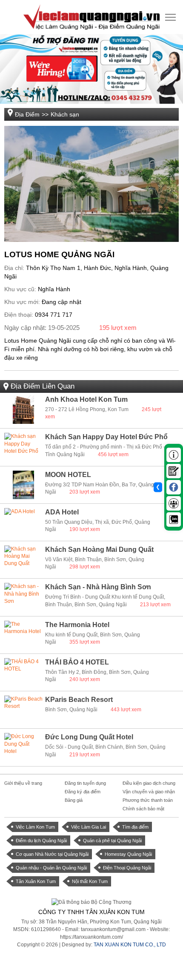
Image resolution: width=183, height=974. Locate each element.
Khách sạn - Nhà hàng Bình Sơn (98, 587)
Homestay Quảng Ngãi (128, 854)
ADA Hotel (62, 512)
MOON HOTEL (68, 474)
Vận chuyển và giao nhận (149, 791)
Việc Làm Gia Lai (88, 826)
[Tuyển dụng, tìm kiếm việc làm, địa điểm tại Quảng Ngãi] (91, 16)
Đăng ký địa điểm (82, 791)
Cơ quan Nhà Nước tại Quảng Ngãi (52, 854)
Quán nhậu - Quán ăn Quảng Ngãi (51, 867)
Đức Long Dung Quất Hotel (89, 737)
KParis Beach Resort (79, 699)
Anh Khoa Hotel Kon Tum (86, 399)
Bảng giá (74, 800)
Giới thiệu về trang (23, 783)
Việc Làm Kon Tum (35, 826)
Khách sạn (65, 114)
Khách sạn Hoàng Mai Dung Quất (99, 549)
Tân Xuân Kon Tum (36, 881)
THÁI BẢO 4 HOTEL (77, 662)
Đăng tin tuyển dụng (85, 783)
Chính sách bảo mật (143, 808)
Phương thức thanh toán (148, 800)
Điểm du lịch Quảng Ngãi (41, 840)
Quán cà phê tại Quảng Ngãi (112, 840)
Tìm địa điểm (135, 826)
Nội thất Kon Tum (90, 881)
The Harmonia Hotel (77, 624)
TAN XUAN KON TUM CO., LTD (130, 945)
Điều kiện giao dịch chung (149, 783)
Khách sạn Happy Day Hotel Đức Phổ (106, 436)
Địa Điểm (27, 114)
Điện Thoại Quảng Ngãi (127, 867)
